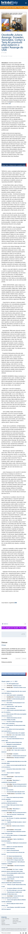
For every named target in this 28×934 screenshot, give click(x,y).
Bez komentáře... (10, 789)
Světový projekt (17, 829)
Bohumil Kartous (10, 757)
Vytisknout (6, 623)
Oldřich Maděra (10, 865)
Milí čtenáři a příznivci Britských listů (14, 742)
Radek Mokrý (10, 786)
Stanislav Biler (10, 687)
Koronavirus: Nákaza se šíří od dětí (14, 888)
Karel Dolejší (9, 748)
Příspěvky (15, 923)
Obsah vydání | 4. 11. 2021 (9, 681)
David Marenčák (10, 697)
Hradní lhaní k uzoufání (18, 858)
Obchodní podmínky (5, 924)
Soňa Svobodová (10, 829)
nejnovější (18, 658)
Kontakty (3, 920)
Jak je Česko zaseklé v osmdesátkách (15, 695)
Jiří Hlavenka (9, 685)
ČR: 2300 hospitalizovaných (13, 683)
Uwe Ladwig (9, 780)
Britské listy (11, 3)
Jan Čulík (9, 699)
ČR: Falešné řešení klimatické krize (14, 856)
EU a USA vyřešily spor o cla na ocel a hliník (16, 890)
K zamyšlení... (16, 753)
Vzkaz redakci (15, 920)
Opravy (2, 921)
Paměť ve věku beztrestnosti (13, 850)
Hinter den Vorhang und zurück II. (19, 812)
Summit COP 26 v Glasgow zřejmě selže (15, 860)
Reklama (3, 923)
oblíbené (24, 658)
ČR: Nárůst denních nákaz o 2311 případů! (16, 733)
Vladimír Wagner (10, 880)
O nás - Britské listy (5, 918)
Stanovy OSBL (16, 918)
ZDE (9, 103)
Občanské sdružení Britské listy (16, 928)
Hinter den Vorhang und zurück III (19, 784)
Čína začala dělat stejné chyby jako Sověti (16, 791)
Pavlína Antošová (11, 793)
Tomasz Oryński (10, 776)
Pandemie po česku (17, 685)
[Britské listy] (13, 165)
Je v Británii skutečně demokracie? (18, 755)
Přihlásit (3, 645)
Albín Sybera (10, 839)
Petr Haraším (9, 858)
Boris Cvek (9, 735)
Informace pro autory (17, 921)
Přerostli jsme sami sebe (19, 697)
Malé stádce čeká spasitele (18, 748)
